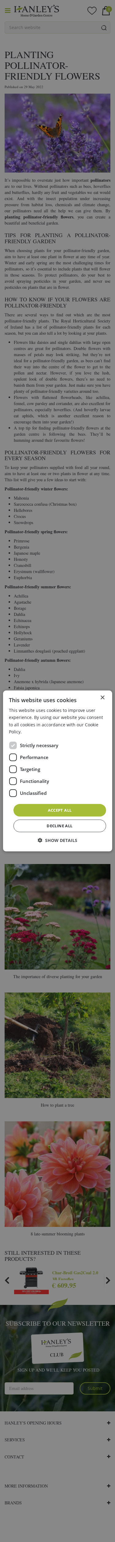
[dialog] (57, 771)
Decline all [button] (59, 826)
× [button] (102, 697)
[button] (57, 840)
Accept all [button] (60, 810)
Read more (34, 731)
